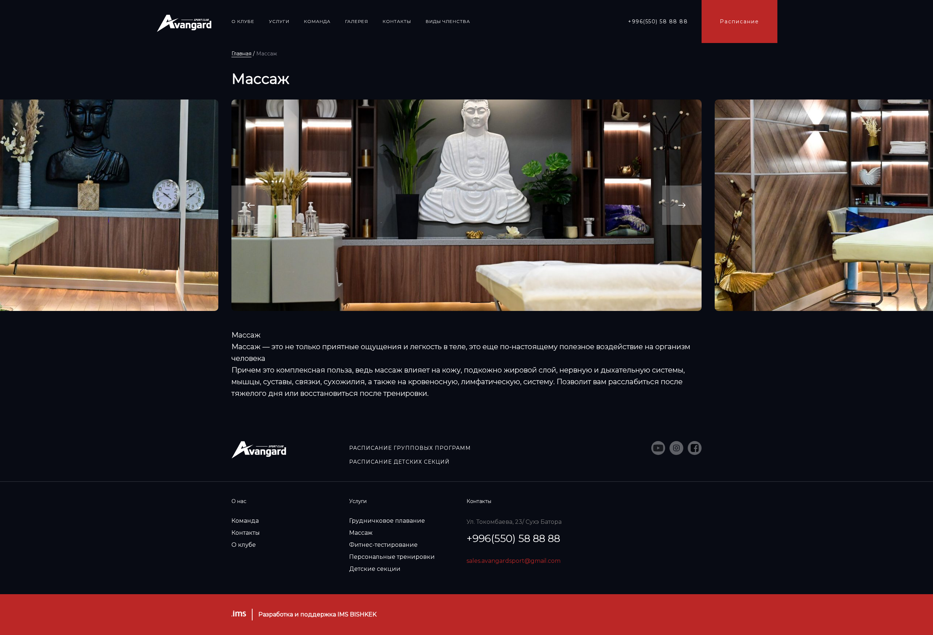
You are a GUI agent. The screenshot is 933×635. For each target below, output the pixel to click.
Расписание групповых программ (410, 448)
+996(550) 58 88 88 (658, 21)
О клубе (243, 544)
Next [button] (682, 205)
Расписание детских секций (399, 462)
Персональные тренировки (392, 556)
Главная (241, 53)
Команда (245, 520)
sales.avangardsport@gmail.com (513, 560)
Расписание (739, 21)
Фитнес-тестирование (383, 544)
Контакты (245, 532)
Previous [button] (251, 205)
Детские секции (375, 568)
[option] (466, 205)
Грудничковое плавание (387, 520)
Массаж (360, 532)
